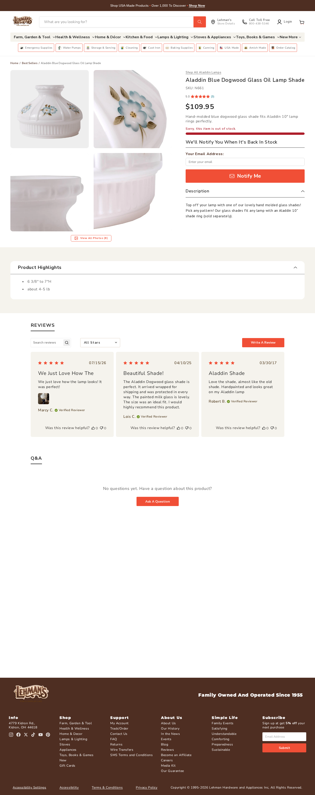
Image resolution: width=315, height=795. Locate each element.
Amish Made (257, 48)
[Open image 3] (49, 192)
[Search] (199, 21)
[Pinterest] (48, 734)
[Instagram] (11, 734)
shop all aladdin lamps (203, 72)
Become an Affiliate (176, 755)
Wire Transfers (121, 750)
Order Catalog (285, 48)
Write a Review (263, 342)
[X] (26, 734)
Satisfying (219, 728)
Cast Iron (154, 48)
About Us (168, 723)
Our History (170, 728)
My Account (119, 723)
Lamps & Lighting (73, 739)
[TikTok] (33, 734)
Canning (208, 48)
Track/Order (119, 728)
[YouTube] (40, 734)
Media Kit (168, 765)
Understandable (224, 734)
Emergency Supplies (39, 48)
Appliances (68, 750)
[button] (302, 22)
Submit (284, 748)
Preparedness (222, 744)
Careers (167, 760)
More (293, 37)
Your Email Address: (205, 153)
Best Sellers (30, 63)
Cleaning (132, 48)
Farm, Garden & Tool (75, 723)
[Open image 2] (133, 109)
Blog (164, 744)
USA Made (232, 48)
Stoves (64, 744)
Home (14, 63)
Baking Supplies (182, 48)
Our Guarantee (172, 771)
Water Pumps (72, 48)
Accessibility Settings (29, 787)
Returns (116, 744)
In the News (170, 734)
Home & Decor (70, 734)
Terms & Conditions (107, 787)
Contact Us (119, 734)
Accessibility (69, 787)
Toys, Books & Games (76, 755)
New (63, 760)
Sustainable (221, 750)
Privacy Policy (146, 787)
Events (166, 739)
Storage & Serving (103, 48)
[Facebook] (18, 734)
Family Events (223, 723)
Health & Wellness (74, 728)
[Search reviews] (66, 342)
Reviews (167, 750)
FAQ (113, 739)
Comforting (220, 739)
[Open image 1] (49, 109)
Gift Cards (67, 765)
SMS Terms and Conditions (131, 755)
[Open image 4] (133, 192)
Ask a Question (157, 501)
